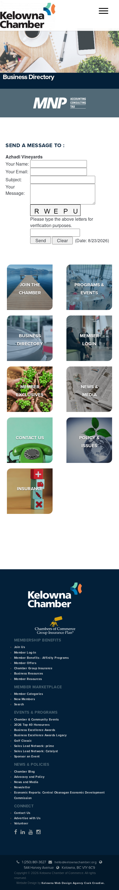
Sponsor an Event (27, 756)
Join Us (19, 647)
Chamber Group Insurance (33, 668)
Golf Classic (23, 741)
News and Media (26, 782)
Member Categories (28, 694)
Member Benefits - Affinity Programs (41, 658)
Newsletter (22, 787)
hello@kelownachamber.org (76, 862)
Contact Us (30, 438)
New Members (24, 699)
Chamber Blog (24, 771)
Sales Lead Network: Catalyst (36, 751)
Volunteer (21, 823)
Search (19, 704)
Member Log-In (25, 652)
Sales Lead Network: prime (34, 746)
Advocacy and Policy (29, 777)
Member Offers (25, 663)
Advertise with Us (27, 818)
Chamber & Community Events (36, 719)
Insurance (30, 489)
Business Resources (28, 673)
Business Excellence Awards (34, 730)
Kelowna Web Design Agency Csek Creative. (73, 883)
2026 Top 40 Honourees (32, 725)
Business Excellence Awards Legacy (40, 735)
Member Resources (28, 679)
